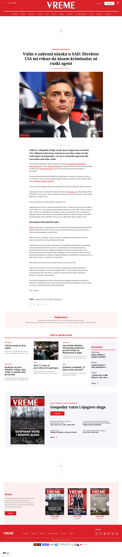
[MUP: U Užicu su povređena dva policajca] (46, 350)
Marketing (42, 533)
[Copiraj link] (64, 145)
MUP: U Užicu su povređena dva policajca (46, 366)
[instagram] (108, 533)
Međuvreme (43, 322)
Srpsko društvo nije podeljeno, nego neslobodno (99, 366)
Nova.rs (32, 227)
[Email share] (61, 145)
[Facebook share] (53, 145)
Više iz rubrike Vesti (61, 334)
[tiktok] (113, 533)
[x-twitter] (100, 533)
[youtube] (104, 533)
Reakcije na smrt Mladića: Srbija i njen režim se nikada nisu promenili (15, 371)
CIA (47, 299)
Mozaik (61, 14)
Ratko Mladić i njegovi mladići (98, 356)
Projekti (71, 533)
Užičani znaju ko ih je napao (15, 346)
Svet (47, 14)
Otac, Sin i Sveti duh (90, 432)
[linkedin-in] (117, 533)
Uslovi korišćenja (53, 533)
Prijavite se (99, 3)
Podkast (107, 14)
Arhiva (91, 14)
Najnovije (15, 14)
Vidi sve (93, 383)
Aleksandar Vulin (40, 299)
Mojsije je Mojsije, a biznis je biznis (63, 432)
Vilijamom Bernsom (46, 169)
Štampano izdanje (81, 14)
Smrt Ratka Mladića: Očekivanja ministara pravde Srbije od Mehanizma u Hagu (73, 349)
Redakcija (26, 533)
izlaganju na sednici (55, 166)
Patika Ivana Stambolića (92, 425)
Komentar (70, 14)
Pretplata (109, 3)
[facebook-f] (96, 533)
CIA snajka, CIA (71, 192)
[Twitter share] (57, 145)
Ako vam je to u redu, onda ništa (62, 425)
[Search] (4, 3)
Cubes (69, 539)
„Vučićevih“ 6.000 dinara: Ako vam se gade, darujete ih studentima (99, 376)
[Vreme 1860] (27, 420)
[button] (46, 504)
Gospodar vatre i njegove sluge (78, 407)
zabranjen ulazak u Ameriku (44, 181)
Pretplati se (57, 413)
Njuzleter (99, 14)
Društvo (40, 14)
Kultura (54, 14)
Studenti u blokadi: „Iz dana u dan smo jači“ (74, 368)
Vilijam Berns (58, 299)
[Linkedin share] (68, 145)
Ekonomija (31, 14)
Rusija (51, 299)
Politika (23, 14)
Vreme (56, 539)
